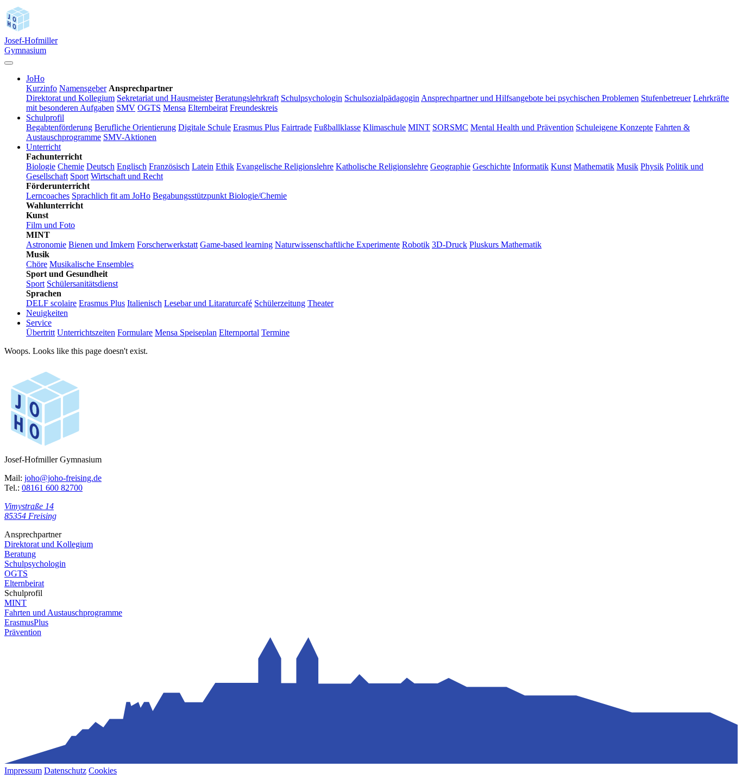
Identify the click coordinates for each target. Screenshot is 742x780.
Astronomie (46, 244)
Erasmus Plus (256, 127)
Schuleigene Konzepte (614, 127)
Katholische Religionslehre (382, 166)
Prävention (22, 632)
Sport (79, 176)
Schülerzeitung (279, 303)
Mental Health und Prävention (522, 127)
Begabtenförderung (59, 127)
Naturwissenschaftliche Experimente (337, 244)
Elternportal (239, 332)
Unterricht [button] (43, 146)
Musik (627, 166)
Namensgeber (82, 88)
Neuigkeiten (47, 313)
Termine (275, 332)
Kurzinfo (41, 88)
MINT (419, 127)
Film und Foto (50, 225)
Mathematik (594, 166)
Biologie (40, 166)
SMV (125, 107)
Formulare (135, 332)
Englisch (132, 166)
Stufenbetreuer (666, 98)
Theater (320, 303)
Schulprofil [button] (45, 117)
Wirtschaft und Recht (127, 176)
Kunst (561, 166)
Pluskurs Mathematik (505, 244)
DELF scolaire (51, 303)
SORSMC (450, 127)
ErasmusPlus (26, 622)
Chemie (71, 166)
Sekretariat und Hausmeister (165, 98)
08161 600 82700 (52, 487)
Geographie (450, 166)
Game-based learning (236, 244)
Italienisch (144, 303)
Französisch (169, 166)
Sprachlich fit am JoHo (111, 195)
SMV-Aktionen (129, 137)
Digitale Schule (204, 127)
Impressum (23, 770)
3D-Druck (449, 244)
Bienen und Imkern (101, 244)
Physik (652, 166)
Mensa (174, 107)
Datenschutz (65, 770)
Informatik (531, 166)
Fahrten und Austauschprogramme (63, 612)
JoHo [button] (35, 78)
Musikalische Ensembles (91, 264)
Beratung (20, 554)
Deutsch (100, 166)
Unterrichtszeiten (86, 332)
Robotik (416, 244)
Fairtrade (296, 127)
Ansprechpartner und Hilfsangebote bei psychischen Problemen (530, 98)
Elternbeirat (208, 107)
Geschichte (492, 166)
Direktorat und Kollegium (70, 98)
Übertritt (40, 332)
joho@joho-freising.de (63, 478)
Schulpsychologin (311, 98)
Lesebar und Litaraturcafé (208, 303)
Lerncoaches (48, 195)
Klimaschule (384, 127)
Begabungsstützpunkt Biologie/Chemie (220, 195)
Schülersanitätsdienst (82, 283)
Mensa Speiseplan (186, 332)
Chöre (36, 264)
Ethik (225, 166)
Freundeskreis (254, 107)
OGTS (149, 107)
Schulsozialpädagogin (381, 98)
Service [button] (39, 322)
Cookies (103, 770)
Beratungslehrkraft (247, 98)
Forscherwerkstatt (167, 244)
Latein (202, 166)
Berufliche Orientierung (135, 127)
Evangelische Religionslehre (285, 166)
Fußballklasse (337, 127)
